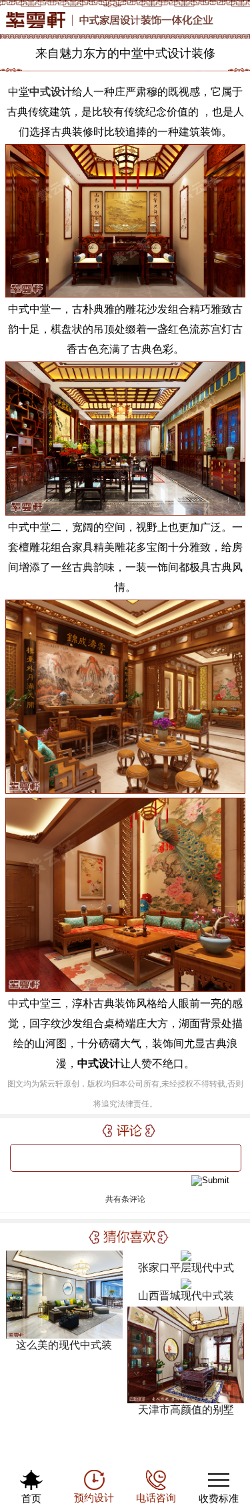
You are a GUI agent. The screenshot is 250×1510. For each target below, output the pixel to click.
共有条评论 (125, 1199)
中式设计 (50, 91)
